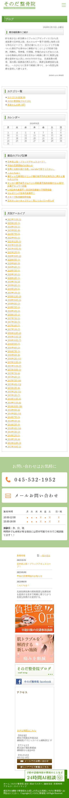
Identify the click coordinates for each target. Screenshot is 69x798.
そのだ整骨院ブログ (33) (19, 101)
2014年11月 (12, 402)
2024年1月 (12, 227)
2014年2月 (12, 435)
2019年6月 (12, 285)
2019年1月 (12, 293)
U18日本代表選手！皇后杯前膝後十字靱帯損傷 (29, 189)
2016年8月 (12, 348)
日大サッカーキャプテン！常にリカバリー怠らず (30, 200)
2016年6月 (12, 355)
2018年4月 (12, 311)
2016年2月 (12, 358)
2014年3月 (12, 432)
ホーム (7, 784)
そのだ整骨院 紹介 (20, 784)
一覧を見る (45, 556)
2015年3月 (12, 388)
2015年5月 (12, 380)
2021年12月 (12, 241)
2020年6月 (12, 267)
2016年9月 (12, 344)
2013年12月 (12, 443)
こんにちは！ (13, 173)
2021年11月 (12, 245)
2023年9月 (12, 230)
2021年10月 (12, 249)
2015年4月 (12, 384)
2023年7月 (12, 234)
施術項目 (48, 784)
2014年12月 (12, 399)
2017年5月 (12, 322)
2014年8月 (12, 413)
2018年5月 (12, 307)
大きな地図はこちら (26, 730)
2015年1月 (12, 395)
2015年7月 (12, 373)
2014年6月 (12, 421)
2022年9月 (12, 238)
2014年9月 (12, 410)
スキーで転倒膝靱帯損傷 (19, 197)
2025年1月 (12, 223)
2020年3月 (12, 274)
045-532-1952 (23, 757)
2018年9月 (12, 303)
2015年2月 (12, 392)
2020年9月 (12, 260)
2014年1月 (12, 439)
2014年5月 (12, 424)
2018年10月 (12, 300)
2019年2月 (12, 289)
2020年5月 (12, 271)
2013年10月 (12, 447)
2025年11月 (12, 219)
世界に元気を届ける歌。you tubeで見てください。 (31, 169)
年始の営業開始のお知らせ (20, 165)
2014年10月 (12, 406)
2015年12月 (12, 362)
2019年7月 (12, 282)
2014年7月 (12, 417)
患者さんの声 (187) (16, 105)
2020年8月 (12, 263)
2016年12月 (12, 333)
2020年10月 (12, 256)
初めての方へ (36, 784)
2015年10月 (12, 370)
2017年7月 (12, 318)
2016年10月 (12, 340)
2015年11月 (12, 366)
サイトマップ (20, 786)
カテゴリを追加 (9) (16, 97)
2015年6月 (12, 377)
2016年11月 (12, 337)
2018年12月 (12, 296)
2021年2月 (12, 252)
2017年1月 (12, 329)
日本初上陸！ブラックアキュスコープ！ (26, 161)
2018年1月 (12, 315)
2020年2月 (12, 278)
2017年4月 (12, 325)
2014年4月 (12, 428)
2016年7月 (12, 351)
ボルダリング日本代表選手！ (21, 193)
